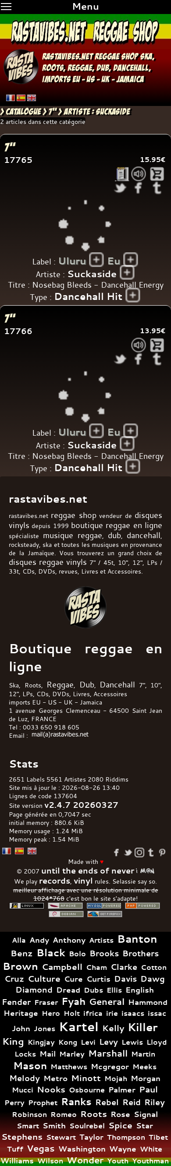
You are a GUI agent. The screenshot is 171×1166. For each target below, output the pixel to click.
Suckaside (92, 274)
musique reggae (72, 535)
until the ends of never (87, 871)
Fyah (73, 1001)
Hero (51, 1013)
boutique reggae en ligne (116, 525)
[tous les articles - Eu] (131, 260)
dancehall (131, 68)
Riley (154, 1102)
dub (102, 68)
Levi (88, 1042)
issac (157, 1013)
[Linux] (26, 905)
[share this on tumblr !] (157, 188)
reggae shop (116, 56)
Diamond (34, 989)
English (139, 990)
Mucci (22, 1090)
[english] (31, 98)
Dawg (152, 979)
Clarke (123, 967)
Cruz (14, 978)
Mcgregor (110, 1066)
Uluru (72, 261)
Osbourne (87, 1090)
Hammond (147, 1002)
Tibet (158, 1137)
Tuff (15, 1149)
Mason (30, 1065)
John (21, 1028)
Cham (96, 967)
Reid (131, 1102)
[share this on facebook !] (139, 188)
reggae (80, 68)
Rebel (107, 1102)
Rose (120, 1114)
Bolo (77, 953)
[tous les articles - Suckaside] (127, 272)
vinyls (76, 562)
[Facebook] (116, 852)
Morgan (145, 1078)
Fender (16, 1002)
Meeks (144, 1066)
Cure (73, 979)
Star (144, 1125)
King (13, 1041)
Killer (143, 1027)
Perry (14, 1102)
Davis (125, 978)
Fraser (46, 1002)
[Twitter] (128, 852)
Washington (82, 1149)
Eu (113, 261)
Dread (68, 990)
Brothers (140, 953)
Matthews (68, 1066)
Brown (20, 966)
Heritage (21, 1013)
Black (50, 952)
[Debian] (66, 914)
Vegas (41, 1148)
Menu (85, 6)
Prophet (42, 1102)
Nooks (51, 1089)
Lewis (132, 1042)
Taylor (91, 1137)
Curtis (98, 979)
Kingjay (41, 1042)
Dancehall (117, 685)
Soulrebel (87, 1126)
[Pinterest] (162, 852)
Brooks (104, 953)
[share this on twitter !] (120, 188)
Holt (72, 1013)
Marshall (108, 1053)
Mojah (115, 1078)
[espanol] (21, 98)
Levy (108, 1042)
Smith (54, 1125)
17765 (18, 160)
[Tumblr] (151, 852)
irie (112, 1013)
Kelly (113, 1028)
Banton (137, 939)
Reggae (60, 685)
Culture (44, 978)
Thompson (126, 1137)
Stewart (61, 1137)
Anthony (69, 940)
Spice (120, 1125)
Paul (148, 1089)
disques (22, 562)
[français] (10, 98)
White (151, 1149)
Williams (17, 1161)
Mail (47, 1054)
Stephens (22, 1136)
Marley (72, 1054)
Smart (28, 1126)
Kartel (79, 1026)
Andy (39, 940)
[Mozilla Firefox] (104, 914)
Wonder (85, 1160)
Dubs (93, 990)
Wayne (122, 1149)
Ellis (114, 990)
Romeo (63, 1114)
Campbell (62, 966)
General (107, 1001)
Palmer (121, 1090)
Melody (24, 1078)
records (54, 881)
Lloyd (156, 1042)
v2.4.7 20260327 (81, 805)
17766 (18, 331)
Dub (86, 685)
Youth (117, 1161)
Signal (146, 1114)
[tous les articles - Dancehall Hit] (133, 295)
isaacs (132, 1013)
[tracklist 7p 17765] (122, 174)
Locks (25, 1054)
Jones (44, 1028)
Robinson (29, 1114)
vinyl (83, 881)
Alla (19, 940)
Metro (55, 1078)
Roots (93, 1114)
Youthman (150, 1161)
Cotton (154, 967)
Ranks (76, 1101)
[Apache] (65, 905)
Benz (22, 953)
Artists (101, 940)
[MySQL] (103, 905)
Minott (86, 1078)
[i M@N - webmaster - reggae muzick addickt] (145, 871)
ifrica (93, 1013)
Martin (143, 1054)
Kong (67, 1042)
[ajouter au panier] (157, 174)
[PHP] (142, 905)
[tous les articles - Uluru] (96, 260)
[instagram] (139, 852)
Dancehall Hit (88, 296)
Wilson (50, 1161)
